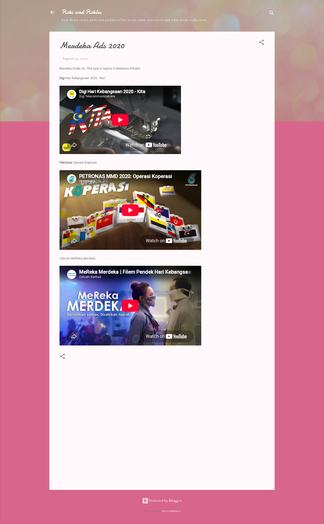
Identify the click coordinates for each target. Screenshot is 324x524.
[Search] (272, 13)
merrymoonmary (171, 510)
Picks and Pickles (82, 12)
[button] (261, 43)
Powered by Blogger (165, 500)
